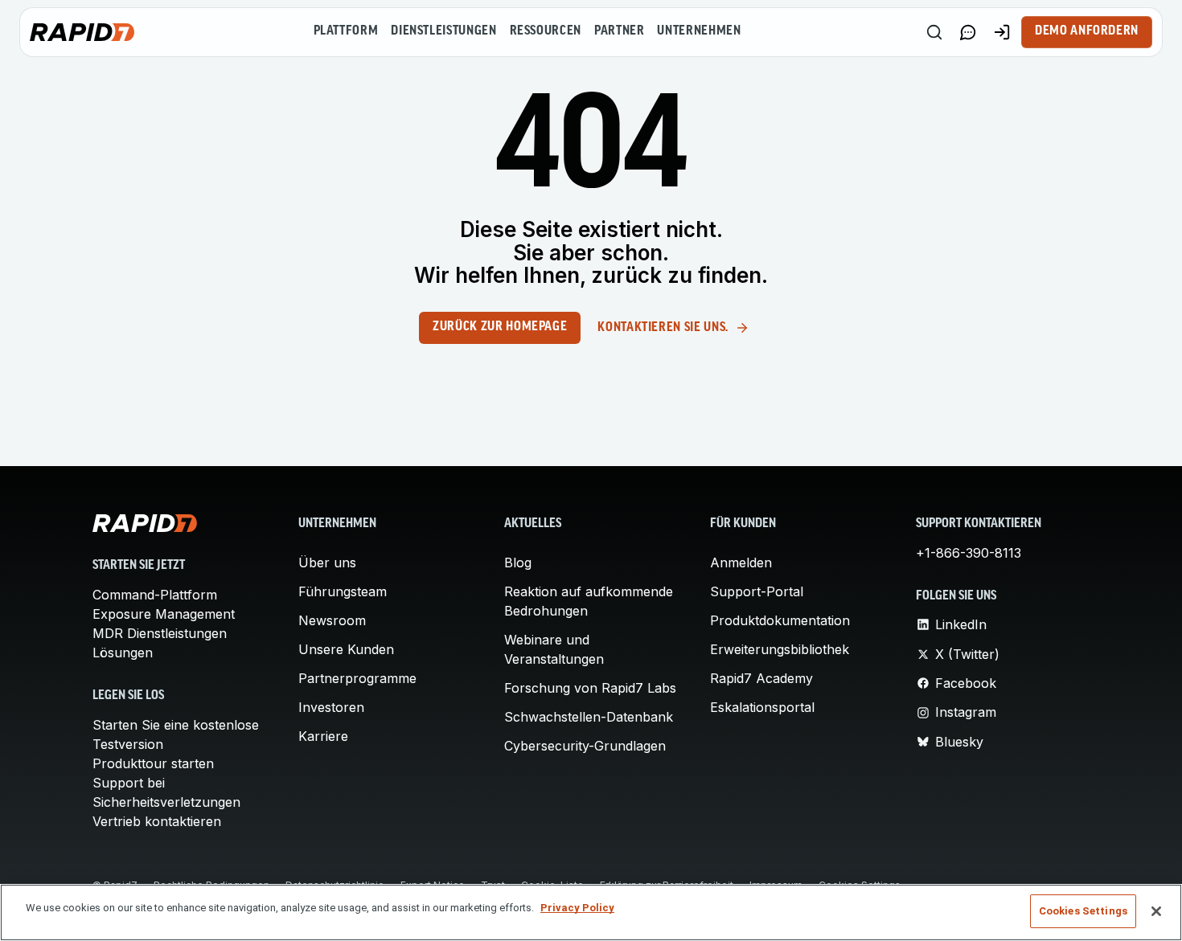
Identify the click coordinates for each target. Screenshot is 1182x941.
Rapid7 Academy (761, 678)
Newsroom (332, 620)
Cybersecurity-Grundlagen (585, 746)
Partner (619, 31)
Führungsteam (342, 591)
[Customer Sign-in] (1001, 32)
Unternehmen (699, 31)
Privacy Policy (577, 908)
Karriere (323, 736)
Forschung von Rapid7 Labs (590, 688)
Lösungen (122, 652)
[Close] (1156, 911)
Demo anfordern (1087, 31)
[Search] (934, 32)
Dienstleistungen (443, 31)
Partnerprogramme (357, 678)
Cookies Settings (1083, 911)
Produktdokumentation (780, 620)
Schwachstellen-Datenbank (588, 717)
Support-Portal (756, 591)
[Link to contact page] (968, 32)
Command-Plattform (154, 595)
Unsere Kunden (346, 649)
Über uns (327, 562)
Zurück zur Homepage (500, 327)
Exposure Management (163, 614)
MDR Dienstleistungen (159, 633)
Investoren (331, 707)
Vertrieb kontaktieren (156, 821)
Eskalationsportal (762, 707)
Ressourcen (545, 31)
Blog (517, 562)
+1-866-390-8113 (968, 553)
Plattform (346, 31)
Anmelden (741, 562)
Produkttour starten (153, 763)
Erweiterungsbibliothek (779, 649)
